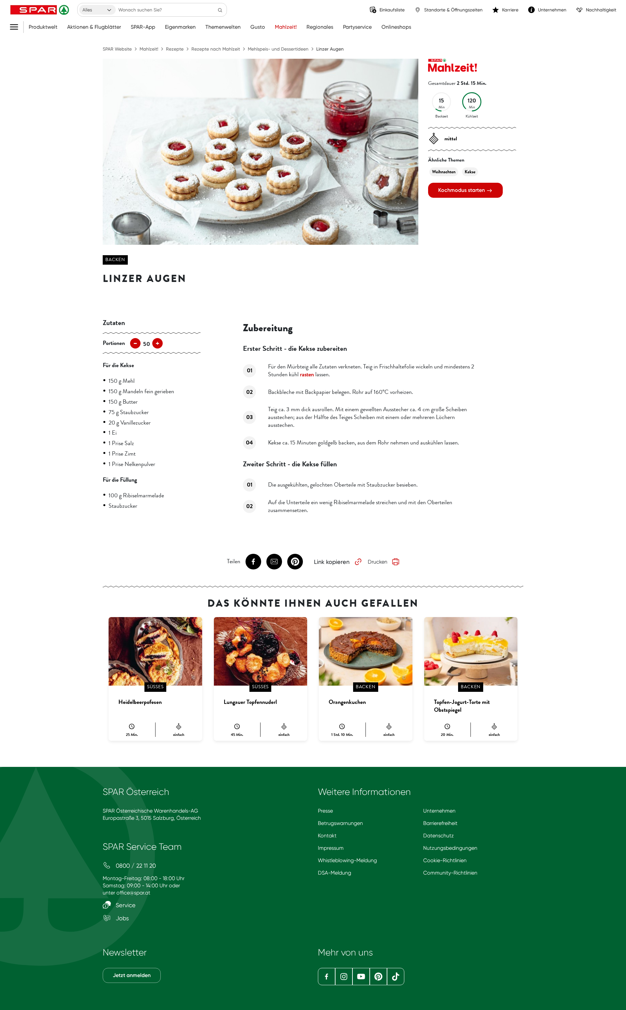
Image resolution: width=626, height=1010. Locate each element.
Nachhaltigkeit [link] (601, 9)
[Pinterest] (378, 976)
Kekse (470, 171)
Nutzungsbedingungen (450, 848)
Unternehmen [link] (552, 9)
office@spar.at (133, 893)
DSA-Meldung (334, 873)
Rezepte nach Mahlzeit (215, 49)
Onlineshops (396, 27)
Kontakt (327, 835)
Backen (115, 259)
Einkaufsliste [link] (392, 9)
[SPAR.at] (40, 9)
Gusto (257, 27)
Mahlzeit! (286, 27)
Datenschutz (438, 835)
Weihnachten (443, 171)
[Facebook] (326, 976)
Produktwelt (43, 27)
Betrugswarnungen (340, 823)
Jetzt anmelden (132, 975)
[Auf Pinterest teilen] (295, 561)
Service (125, 905)
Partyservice (357, 27)
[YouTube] (361, 976)
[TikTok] (395, 976)
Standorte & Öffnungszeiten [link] (453, 9)
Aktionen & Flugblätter (94, 27)
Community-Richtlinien (450, 873)
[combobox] (97, 10)
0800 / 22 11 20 (135, 865)
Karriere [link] (510, 9)
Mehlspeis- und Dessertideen (278, 49)
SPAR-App (143, 27)
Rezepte (175, 49)
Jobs (121, 918)
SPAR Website (117, 49)
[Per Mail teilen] (274, 561)
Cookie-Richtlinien (445, 860)
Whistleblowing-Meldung (347, 860)
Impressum (331, 848)
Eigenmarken (180, 27)
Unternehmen (439, 811)
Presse (325, 811)
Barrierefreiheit (440, 823)
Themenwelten (223, 27)
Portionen (114, 343)
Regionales (319, 27)
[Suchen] (220, 10)
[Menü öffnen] (16, 27)
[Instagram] (343, 976)
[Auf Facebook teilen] (253, 561)
